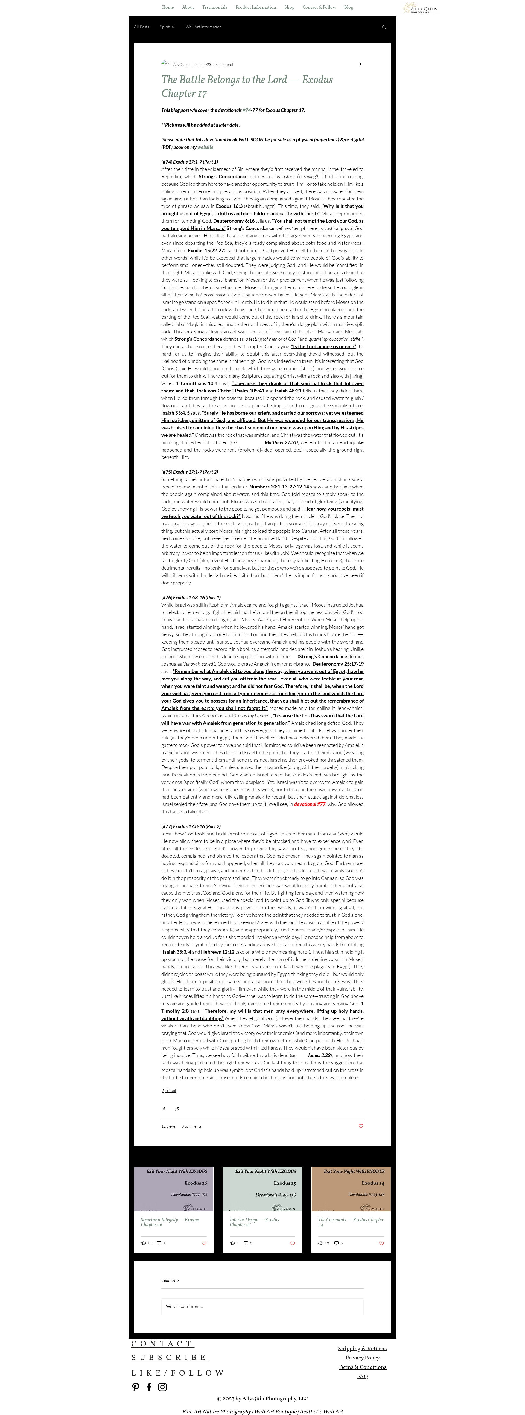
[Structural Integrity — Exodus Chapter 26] (173, 1189)
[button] (289, 7)
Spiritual (167, 26)
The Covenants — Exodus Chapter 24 (351, 1223)
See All (385, 1156)
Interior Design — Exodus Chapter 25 (254, 1223)
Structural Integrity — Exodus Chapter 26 (170, 1223)
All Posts (141, 26)
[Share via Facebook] (164, 1109)
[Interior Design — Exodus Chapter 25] (262, 1189)
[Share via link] (177, 1109)
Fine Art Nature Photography (216, 1412)
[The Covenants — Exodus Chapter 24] (351, 1189)
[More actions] (360, 64)
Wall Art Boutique (275, 1412)
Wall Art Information (203, 26)
